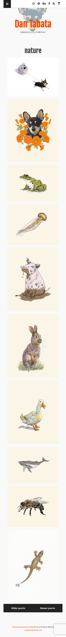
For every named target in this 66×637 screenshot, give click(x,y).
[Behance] (44, 2)
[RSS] (54, 2)
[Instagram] (33, 2)
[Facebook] (49, 2)
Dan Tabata (33, 24)
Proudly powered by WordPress (25, 627)
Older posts (18, 608)
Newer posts (47, 608)
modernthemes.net (33, 630)
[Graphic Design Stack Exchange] (58, 2)
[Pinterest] (38, 2)
